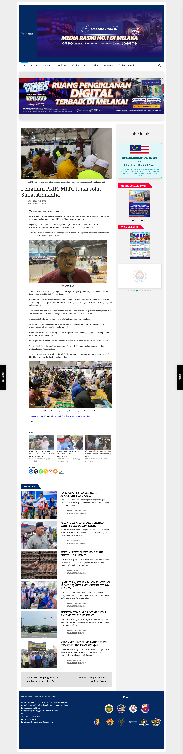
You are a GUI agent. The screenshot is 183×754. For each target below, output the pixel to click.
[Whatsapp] (41, 471)
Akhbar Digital (126, 65)
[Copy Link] (45, 471)
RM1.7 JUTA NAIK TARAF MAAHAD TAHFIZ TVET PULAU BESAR (82, 524)
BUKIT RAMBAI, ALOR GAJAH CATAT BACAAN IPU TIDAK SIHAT (83, 614)
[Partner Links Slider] (140, 276)
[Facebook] (31, 471)
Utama (49, 65)
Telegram (47, 416)
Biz (85, 65)
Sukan (95, 65)
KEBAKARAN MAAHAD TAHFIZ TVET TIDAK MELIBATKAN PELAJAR (84, 644)
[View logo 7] (145, 290)
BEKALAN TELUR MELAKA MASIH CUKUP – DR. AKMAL (82, 554)
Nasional (35, 65)
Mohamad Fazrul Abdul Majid (76, 511)
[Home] (24, 65)
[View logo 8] (148, 290)
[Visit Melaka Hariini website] (91, 96)
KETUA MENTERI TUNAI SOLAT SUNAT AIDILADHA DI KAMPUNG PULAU (41, 453)
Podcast (108, 65)
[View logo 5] (140, 291)
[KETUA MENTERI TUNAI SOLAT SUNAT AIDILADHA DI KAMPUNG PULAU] (41, 442)
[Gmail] (50, 471)
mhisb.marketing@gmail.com (40, 722)
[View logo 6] (142, 290)
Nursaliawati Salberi (74, 541)
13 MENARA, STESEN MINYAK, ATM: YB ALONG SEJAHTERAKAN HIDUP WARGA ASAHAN (85, 585)
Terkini (62, 65)
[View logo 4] (137, 290)
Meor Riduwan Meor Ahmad (37, 201)
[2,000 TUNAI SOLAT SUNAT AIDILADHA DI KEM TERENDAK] (70, 442)
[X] (36, 471)
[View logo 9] (150, 290)
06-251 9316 (30, 719)
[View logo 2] (131, 290)
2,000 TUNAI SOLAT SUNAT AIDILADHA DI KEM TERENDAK (69, 453)
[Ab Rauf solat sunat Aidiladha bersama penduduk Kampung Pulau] (98, 442)
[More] (55, 471)
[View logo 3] (134, 290)
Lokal (74, 65)
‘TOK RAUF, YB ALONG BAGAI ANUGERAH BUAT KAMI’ (79, 494)
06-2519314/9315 (32, 716)
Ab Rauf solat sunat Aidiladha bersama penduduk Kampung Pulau (98, 453)
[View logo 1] (128, 290)
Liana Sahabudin (72, 570)
